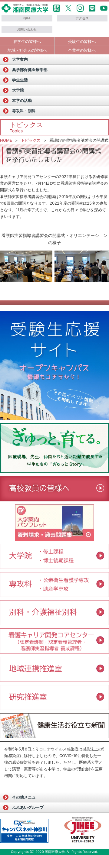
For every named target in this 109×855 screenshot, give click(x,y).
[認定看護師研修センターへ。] (54, 651)
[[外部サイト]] (54, 448)
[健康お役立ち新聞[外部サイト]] (54, 725)
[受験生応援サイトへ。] (54, 365)
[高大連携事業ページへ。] (54, 499)
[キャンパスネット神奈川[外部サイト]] (24, 831)
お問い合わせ (27, 29)
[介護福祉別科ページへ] (54, 623)
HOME (6, 140)
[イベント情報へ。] (54, 679)
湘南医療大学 (55, 852)
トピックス (31, 140)
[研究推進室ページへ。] (54, 708)
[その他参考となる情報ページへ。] (83, 830)
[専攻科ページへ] (54, 595)
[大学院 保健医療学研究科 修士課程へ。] (54, 556)
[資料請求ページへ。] (54, 538)
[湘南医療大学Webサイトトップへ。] (25, 10)
